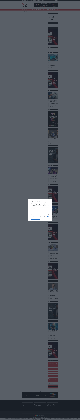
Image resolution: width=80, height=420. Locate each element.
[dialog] (40, 210)
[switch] (48, 212)
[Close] (50, 200)
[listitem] (40, 208)
